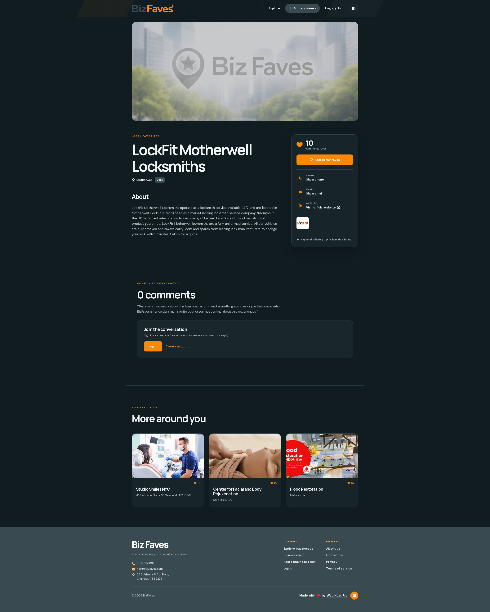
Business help (294, 555)
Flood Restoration (306, 489)
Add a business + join (299, 562)
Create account (178, 346)
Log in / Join (334, 8)
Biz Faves (150, 544)
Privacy (331, 562)
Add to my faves (327, 160)
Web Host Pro (337, 595)
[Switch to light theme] (353, 8)
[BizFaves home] (153, 8)
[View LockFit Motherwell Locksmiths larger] (302, 223)
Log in (153, 346)
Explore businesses (298, 549)
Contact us (334, 555)
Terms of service (339, 568)
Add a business (304, 8)
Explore (274, 8)
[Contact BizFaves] (354, 596)
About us (333, 549)
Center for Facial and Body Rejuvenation (237, 491)
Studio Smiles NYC (153, 489)
